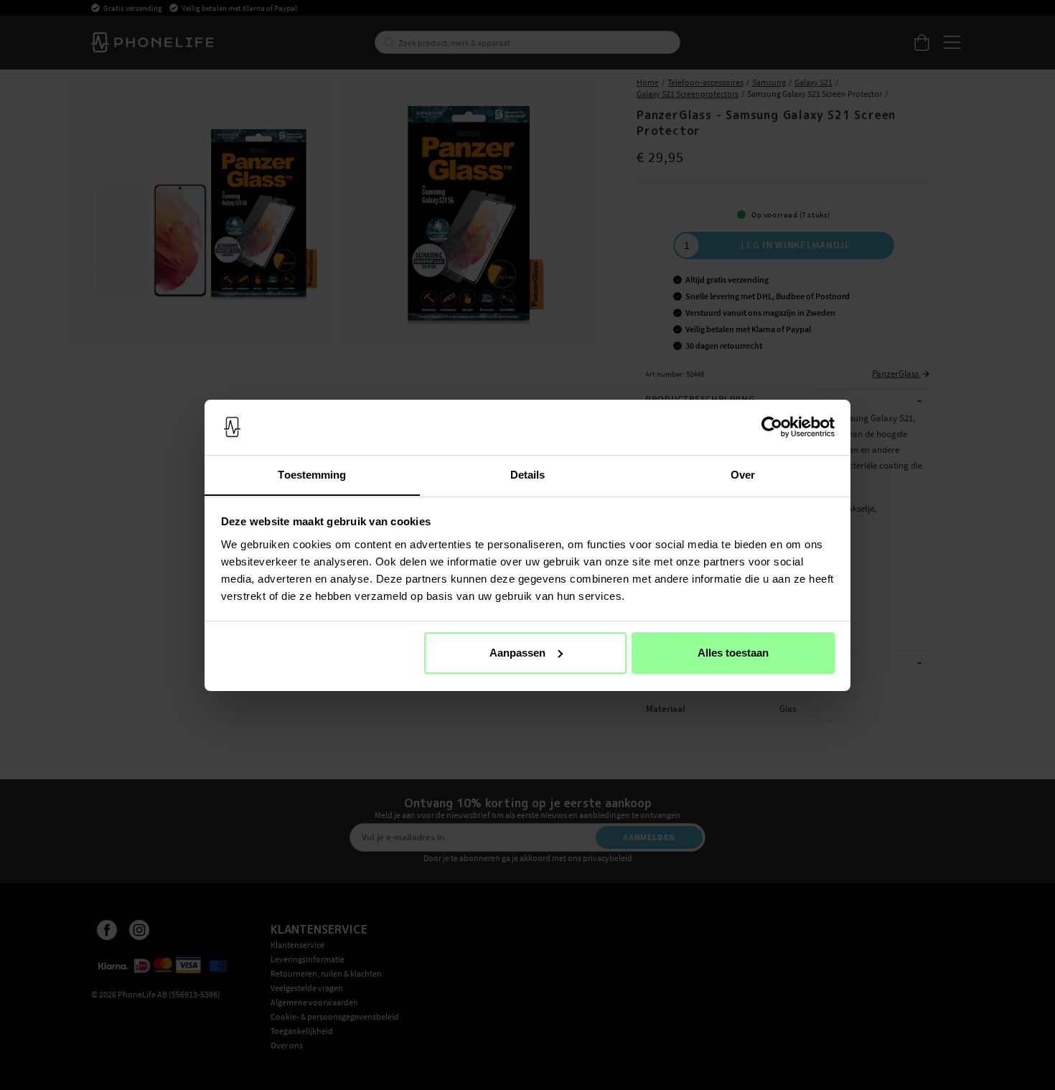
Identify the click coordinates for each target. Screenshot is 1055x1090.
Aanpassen (517, 653)
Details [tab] (527, 474)
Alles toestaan (733, 653)
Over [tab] (743, 474)
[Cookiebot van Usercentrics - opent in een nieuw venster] (772, 427)
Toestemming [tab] (312, 474)
